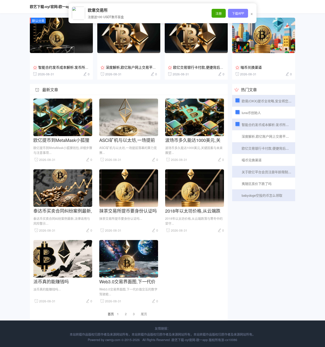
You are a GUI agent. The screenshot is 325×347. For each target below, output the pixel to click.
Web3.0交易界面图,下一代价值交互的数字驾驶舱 (127, 281)
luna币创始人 (251, 112)
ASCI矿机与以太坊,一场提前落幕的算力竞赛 (127, 140)
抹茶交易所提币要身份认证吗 (128, 210)
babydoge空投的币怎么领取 (262, 195)
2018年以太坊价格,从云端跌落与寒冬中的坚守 (192, 210)
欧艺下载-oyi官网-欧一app (51, 6)
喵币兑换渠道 (251, 67)
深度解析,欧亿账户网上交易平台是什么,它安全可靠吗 (147, 67)
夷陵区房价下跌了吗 (256, 183)
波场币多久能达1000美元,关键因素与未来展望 (192, 140)
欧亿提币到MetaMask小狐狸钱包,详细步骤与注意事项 (61, 140)
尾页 (144, 314)
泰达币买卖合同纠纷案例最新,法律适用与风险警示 (62, 210)
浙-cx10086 (229, 339)
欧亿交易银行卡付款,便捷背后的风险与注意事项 (210, 67)
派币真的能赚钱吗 (51, 281)
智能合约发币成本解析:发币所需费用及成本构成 (75, 67)
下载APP (238, 13)
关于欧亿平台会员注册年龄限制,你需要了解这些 (277, 172)
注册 (219, 13)
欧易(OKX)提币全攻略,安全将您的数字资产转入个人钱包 (283, 101)
